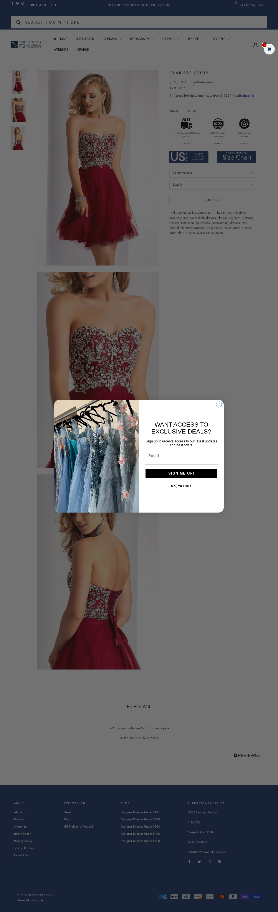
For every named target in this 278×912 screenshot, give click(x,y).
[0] (269, 49)
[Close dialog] (219, 404)
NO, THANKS (181, 486)
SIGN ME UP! (181, 473)
